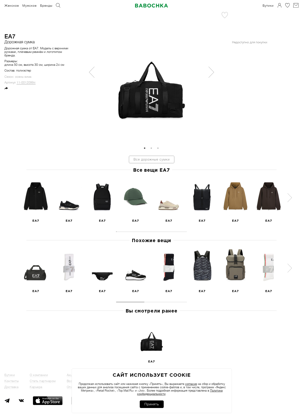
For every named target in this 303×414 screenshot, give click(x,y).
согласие (191, 384)
